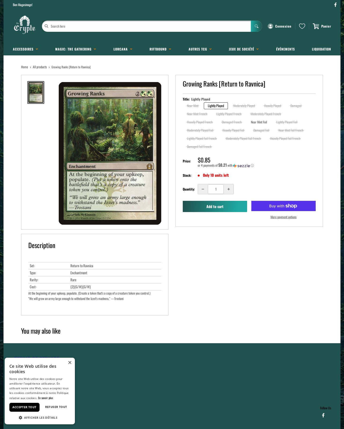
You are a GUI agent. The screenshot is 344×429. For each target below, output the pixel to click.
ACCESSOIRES (24, 49)
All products (40, 66)
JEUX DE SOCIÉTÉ (242, 49)
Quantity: (189, 189)
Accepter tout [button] (24, 407)
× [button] (69, 362)
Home (24, 66)
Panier (326, 26)
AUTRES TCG (199, 49)
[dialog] (40, 391)
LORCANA (121, 49)
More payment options (283, 216)
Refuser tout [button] (56, 407)
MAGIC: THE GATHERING (74, 49)
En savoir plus (45, 398)
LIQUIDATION (321, 49)
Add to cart (214, 206)
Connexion (283, 26)
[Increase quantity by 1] (229, 189)
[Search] (256, 26)
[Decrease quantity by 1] (203, 189)
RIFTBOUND (159, 49)
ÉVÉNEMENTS (285, 49)
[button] (257, 165)
